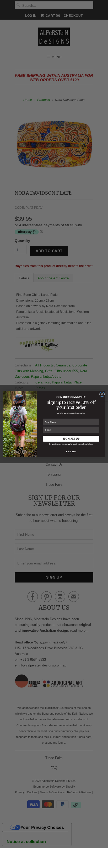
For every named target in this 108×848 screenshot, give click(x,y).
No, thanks (71, 451)
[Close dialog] (102, 394)
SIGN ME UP (71, 438)
